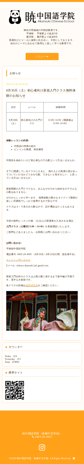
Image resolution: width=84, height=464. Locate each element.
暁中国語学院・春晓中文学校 (33, 458)
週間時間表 (32, 285)
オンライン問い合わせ (18, 260)
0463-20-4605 (43, 436)
